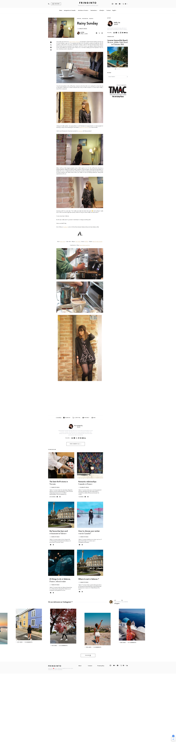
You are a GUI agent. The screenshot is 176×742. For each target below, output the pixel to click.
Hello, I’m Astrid (117, 23)
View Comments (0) (75, 443)
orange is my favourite (84, 127)
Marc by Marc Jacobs (97, 241)
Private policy (100, 665)
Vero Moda (77, 241)
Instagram (80, 131)
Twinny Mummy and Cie (74, 41)
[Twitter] (123, 3)
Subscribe (56, 3)
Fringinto (88, 3)
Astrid (82, 32)
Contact (90, 665)
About (80, 665)
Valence (91, 18)
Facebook (65, 227)
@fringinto (117, 603)
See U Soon (62, 241)
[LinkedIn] (127, 665)
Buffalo (86, 241)
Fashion (79, 18)
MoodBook (85, 18)
